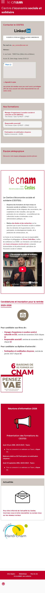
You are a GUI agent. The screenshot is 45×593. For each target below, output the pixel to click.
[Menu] (3, 2)
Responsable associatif (12, 123)
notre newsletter (22, 513)
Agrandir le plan (10, 82)
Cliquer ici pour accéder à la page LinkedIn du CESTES (22, 38)
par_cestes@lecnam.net (20, 45)
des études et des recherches (22, 223)
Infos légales (11, 574)
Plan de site (34, 574)
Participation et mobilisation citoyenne (18, 132)
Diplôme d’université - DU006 (14, 134)
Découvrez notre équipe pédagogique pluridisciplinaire (20, 156)
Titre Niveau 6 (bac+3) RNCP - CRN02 (17, 125)
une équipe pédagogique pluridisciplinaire (16, 244)
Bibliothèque (23, 574)
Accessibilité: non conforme (22, 576)
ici (5, 337)
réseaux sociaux (15, 515)
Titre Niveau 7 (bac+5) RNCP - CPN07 (17, 116)
